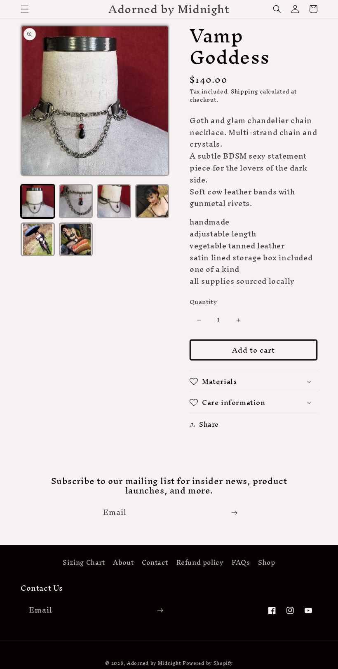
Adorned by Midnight (154, 663)
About (123, 562)
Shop (266, 562)
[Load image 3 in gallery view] (114, 201)
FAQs (241, 562)
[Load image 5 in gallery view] (38, 239)
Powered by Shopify (208, 663)
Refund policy (200, 562)
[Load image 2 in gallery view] (76, 201)
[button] (25, 9)
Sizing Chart (84, 563)
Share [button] (209, 424)
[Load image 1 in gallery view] (38, 201)
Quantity (203, 302)
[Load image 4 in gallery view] (152, 201)
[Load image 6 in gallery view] (76, 239)
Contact (155, 562)
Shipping (244, 91)
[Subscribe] (234, 512)
